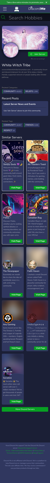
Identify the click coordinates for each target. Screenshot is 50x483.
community (12, 125)
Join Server (39, 54)
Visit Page (16, 187)
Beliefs (31, 91)
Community (12, 91)
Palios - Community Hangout (8, 221)
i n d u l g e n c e (35, 324)
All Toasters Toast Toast (37, 166)
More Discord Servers (25, 409)
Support (40, 453)
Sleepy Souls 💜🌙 (12, 164)
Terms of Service (12, 453)
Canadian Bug (35, 217)
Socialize (7, 377)
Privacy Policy (38, 451)
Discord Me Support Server (27, 448)
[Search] (3, 17)
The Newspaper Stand (11, 272)
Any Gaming (9, 324)
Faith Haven (33, 270)
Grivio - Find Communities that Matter (19, 451)
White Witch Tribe (16, 65)
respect (9, 130)
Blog (34, 453)
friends (31, 125)
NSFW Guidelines (25, 453)
